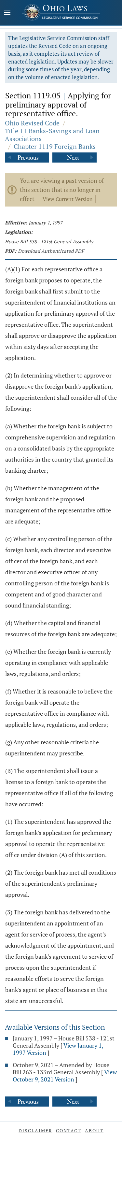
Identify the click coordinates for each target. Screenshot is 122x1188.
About (94, 1130)
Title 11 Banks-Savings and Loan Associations (52, 134)
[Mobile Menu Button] (7, 13)
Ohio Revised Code (32, 123)
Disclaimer (35, 1130)
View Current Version (68, 199)
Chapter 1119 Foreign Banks (55, 146)
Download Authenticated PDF (51, 251)
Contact (68, 1130)
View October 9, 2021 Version (65, 1075)
